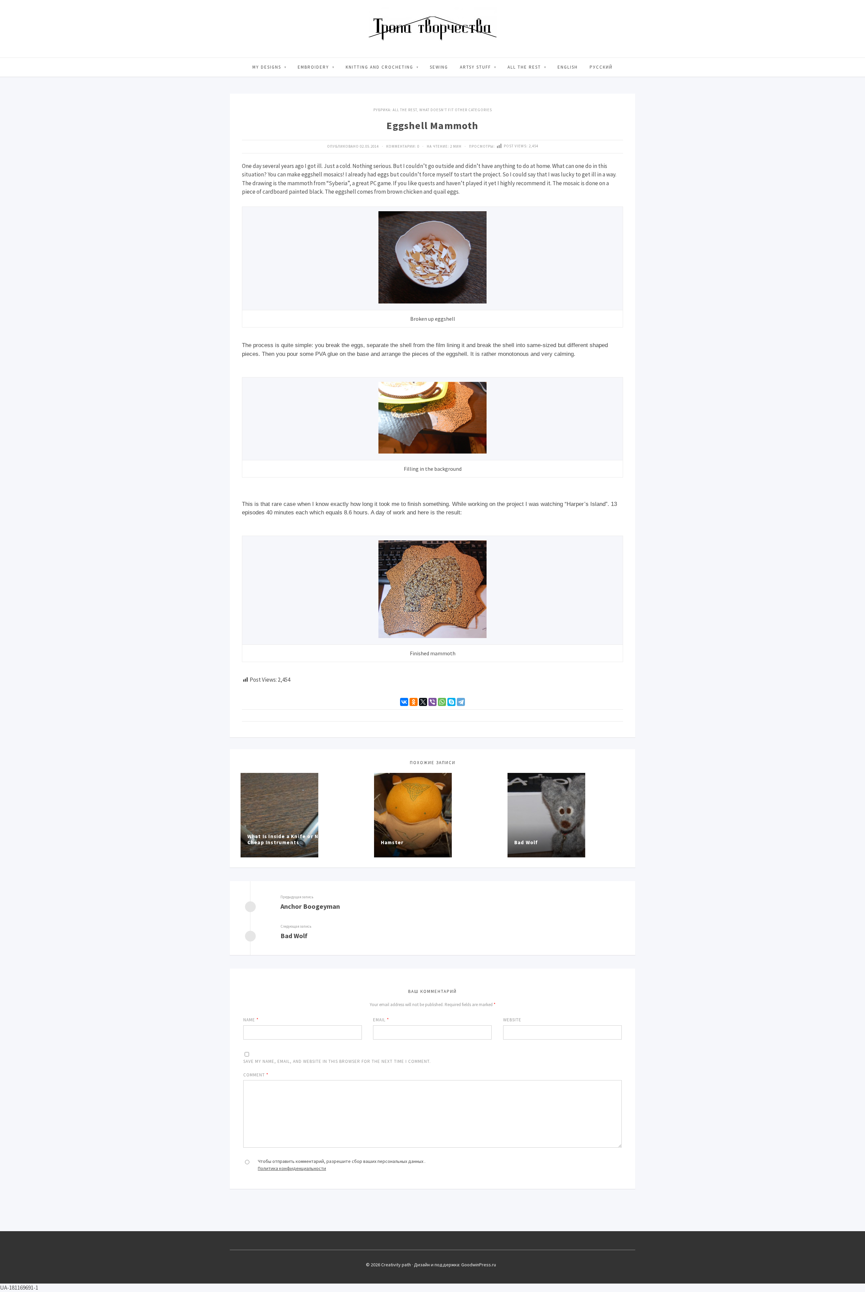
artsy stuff (475, 67)
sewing (439, 67)
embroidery (313, 67)
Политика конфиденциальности (292, 1168)
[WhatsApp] (442, 702)
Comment (255, 1075)
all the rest (524, 67)
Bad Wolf (293, 935)
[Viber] (432, 702)
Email (381, 1020)
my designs (266, 67)
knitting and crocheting (379, 67)
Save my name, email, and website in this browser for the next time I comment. (337, 1061)
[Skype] (451, 702)
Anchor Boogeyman (310, 906)
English (568, 67)
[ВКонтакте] (404, 702)
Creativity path (433, 28)
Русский (601, 67)
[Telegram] (461, 702)
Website (512, 1020)
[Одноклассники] (414, 702)
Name (250, 1020)
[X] (423, 702)
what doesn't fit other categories (455, 109)
